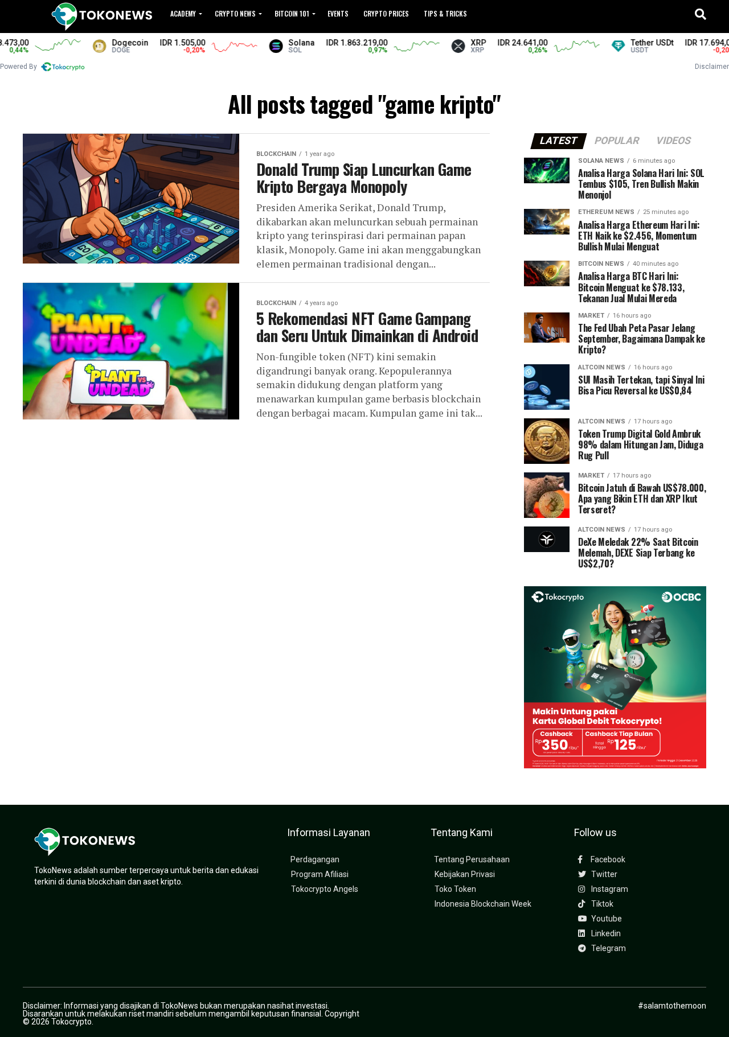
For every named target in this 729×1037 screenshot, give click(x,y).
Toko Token (455, 889)
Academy (183, 13)
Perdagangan (314, 859)
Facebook (607, 859)
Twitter (603, 874)
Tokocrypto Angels (324, 889)
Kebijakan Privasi (465, 874)
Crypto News (235, 13)
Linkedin (605, 933)
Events (338, 13)
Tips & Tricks (445, 13)
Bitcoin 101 (292, 13)
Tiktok (601, 904)
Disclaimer (712, 66)
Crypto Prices (386, 13)
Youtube (605, 919)
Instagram (608, 889)
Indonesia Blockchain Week (483, 904)
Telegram (607, 948)
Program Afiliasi (320, 874)
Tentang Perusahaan (472, 859)
